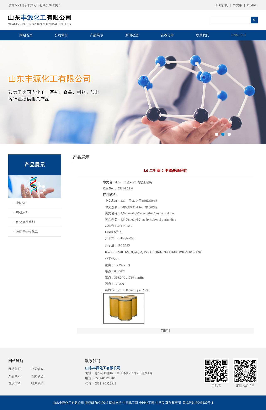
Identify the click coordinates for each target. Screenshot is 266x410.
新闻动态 (132, 35)
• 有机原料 (20, 212)
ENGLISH (238, 35)
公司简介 (61, 35)
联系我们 (202, 35)
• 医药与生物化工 (25, 231)
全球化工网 (146, 402)
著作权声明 (173, 402)
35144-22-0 (125, 225)
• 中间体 (18, 203)
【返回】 (165, 330)
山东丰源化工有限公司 (36, 5)
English (252, 5)
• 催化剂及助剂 (23, 222)
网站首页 (222, 5)
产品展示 (96, 35)
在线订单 (167, 35)
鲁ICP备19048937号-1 (198, 402)
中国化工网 (130, 402)
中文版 (237, 5)
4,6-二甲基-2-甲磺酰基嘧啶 (139, 201)
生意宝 (160, 402)
